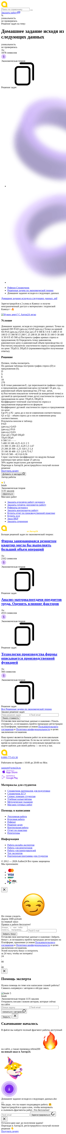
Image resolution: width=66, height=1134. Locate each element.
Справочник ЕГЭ (16, 793)
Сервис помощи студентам (21, 796)
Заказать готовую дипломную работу (26, 505)
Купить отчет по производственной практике (31, 513)
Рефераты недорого (17, 507)
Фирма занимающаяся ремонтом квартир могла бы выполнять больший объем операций (28, 545)
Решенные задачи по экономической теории (30, 290)
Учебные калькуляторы (19, 799)
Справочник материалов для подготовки (28, 791)
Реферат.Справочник (18, 287)
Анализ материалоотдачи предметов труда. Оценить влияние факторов (31, 602)
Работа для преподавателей (21, 850)
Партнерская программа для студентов (27, 856)
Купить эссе (13, 516)
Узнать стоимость (10, 718)
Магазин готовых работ (19, 804)
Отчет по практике (17, 830)
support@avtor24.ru (11, 768)
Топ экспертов (15, 853)
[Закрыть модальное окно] (4, 889)
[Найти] (31, 10)
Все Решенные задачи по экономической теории (26, 709)
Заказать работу (9, 12)
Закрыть (6, 1017)
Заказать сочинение (17, 521)
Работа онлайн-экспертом (20, 845)
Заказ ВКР (12, 518)
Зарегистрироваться (41, 1115)
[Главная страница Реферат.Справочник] (21, 6)
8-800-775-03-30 (9, 757)
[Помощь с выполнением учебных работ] (18, 314)
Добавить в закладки (12, 474)
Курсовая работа (16, 819)
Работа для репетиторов (19, 847)
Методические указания (20, 802)
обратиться (7, 494)
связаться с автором (12, 1012)
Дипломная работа (17, 816)
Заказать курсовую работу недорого (26, 502)
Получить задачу (10, 470)
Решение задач (15, 824)
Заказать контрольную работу (22, 510)
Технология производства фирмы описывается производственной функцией (29, 658)
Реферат (11, 822)
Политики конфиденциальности (33, 729)
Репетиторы (13, 833)
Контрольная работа (17, 827)
